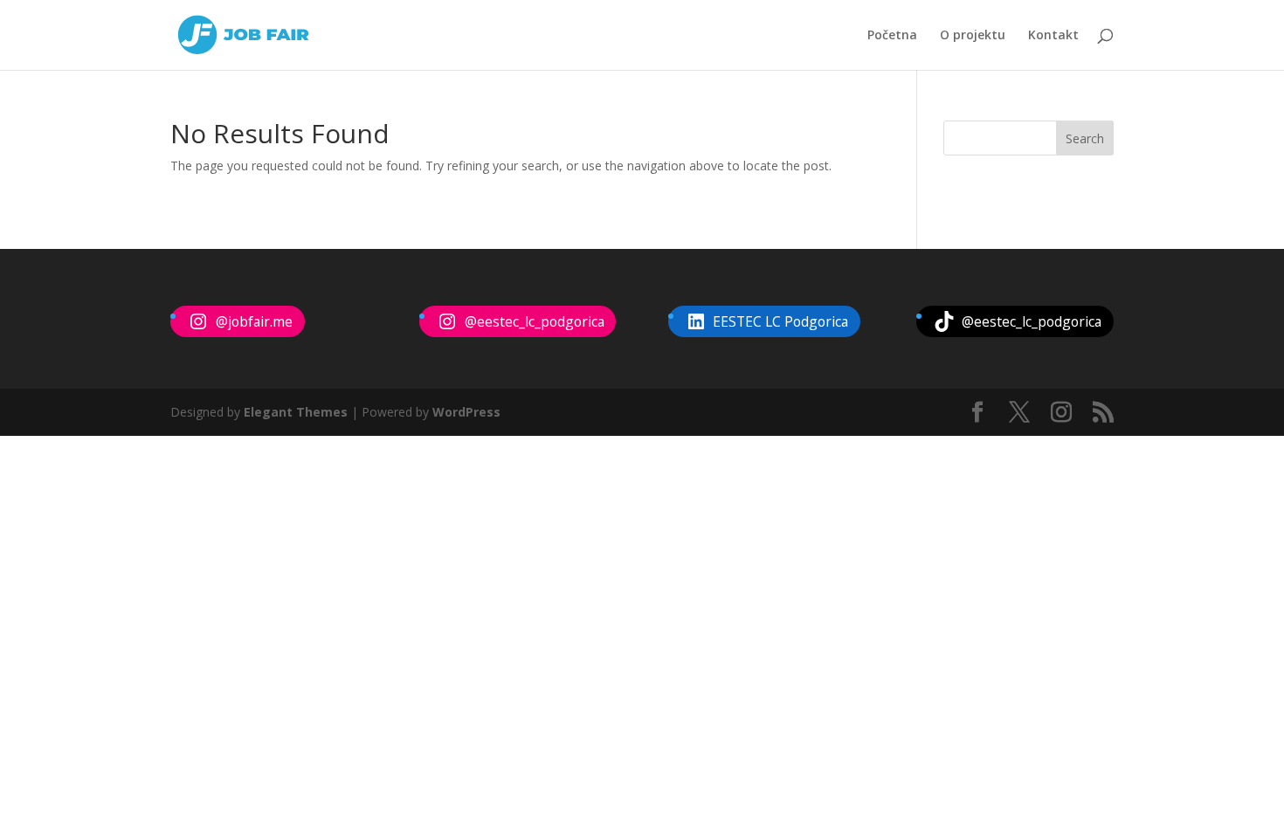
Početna (892, 36)
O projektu (972, 36)
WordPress (466, 412)
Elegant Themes (296, 412)
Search (1085, 138)
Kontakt (1053, 36)
